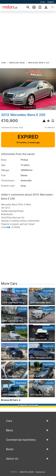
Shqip (42, 2)
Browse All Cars (9, 400)
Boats (10, 449)
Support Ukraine (28, 405)
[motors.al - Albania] (14, 471)
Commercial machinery (21, 439)
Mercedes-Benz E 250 (38, 63)
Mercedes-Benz (17, 63)
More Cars (9, 283)
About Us (12, 458)
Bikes (9, 430)
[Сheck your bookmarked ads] (40, 7)
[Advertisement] (28, 37)
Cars (3, 63)
